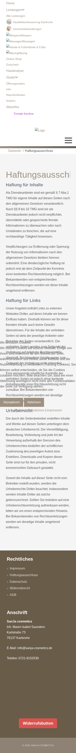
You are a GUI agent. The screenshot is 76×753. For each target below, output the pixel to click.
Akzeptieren (11, 402)
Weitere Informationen (29, 410)
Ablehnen (34, 402)
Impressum (54, 410)
